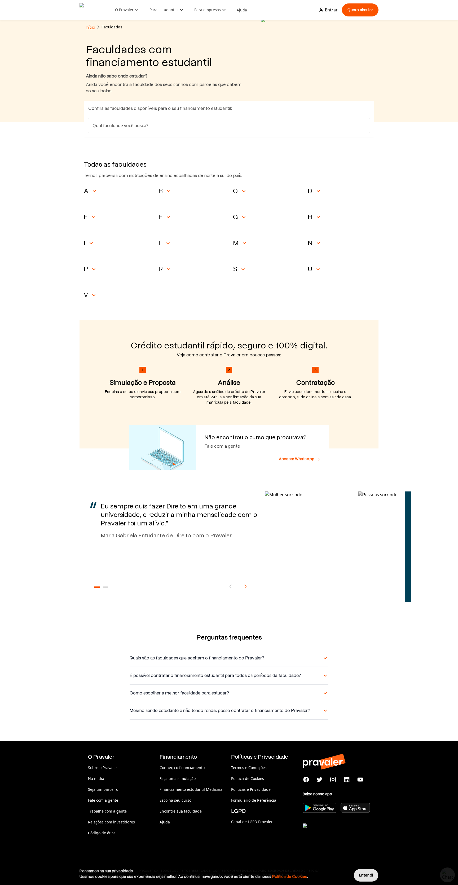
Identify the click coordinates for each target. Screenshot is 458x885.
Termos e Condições (249, 767)
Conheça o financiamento (182, 767)
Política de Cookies (247, 778)
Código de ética (102, 832)
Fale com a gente (103, 800)
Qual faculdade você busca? (120, 125)
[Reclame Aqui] (329, 832)
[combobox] (229, 125)
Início (90, 27)
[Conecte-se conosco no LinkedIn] (346, 779)
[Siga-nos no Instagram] (333, 779)
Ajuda (242, 9)
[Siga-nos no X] (319, 779)
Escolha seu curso (175, 800)
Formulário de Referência (253, 800)
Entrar (331, 10)
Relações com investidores (111, 821)
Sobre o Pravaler (102, 767)
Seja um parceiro (103, 789)
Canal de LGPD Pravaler (252, 821)
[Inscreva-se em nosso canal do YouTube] (360, 779)
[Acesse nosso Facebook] (306, 779)
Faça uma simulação (178, 778)
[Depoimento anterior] (230, 586)
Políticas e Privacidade (251, 789)
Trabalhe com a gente (107, 811)
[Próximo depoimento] (245, 586)
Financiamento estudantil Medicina (191, 789)
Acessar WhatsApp (296, 459)
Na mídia (96, 778)
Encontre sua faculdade (181, 811)
